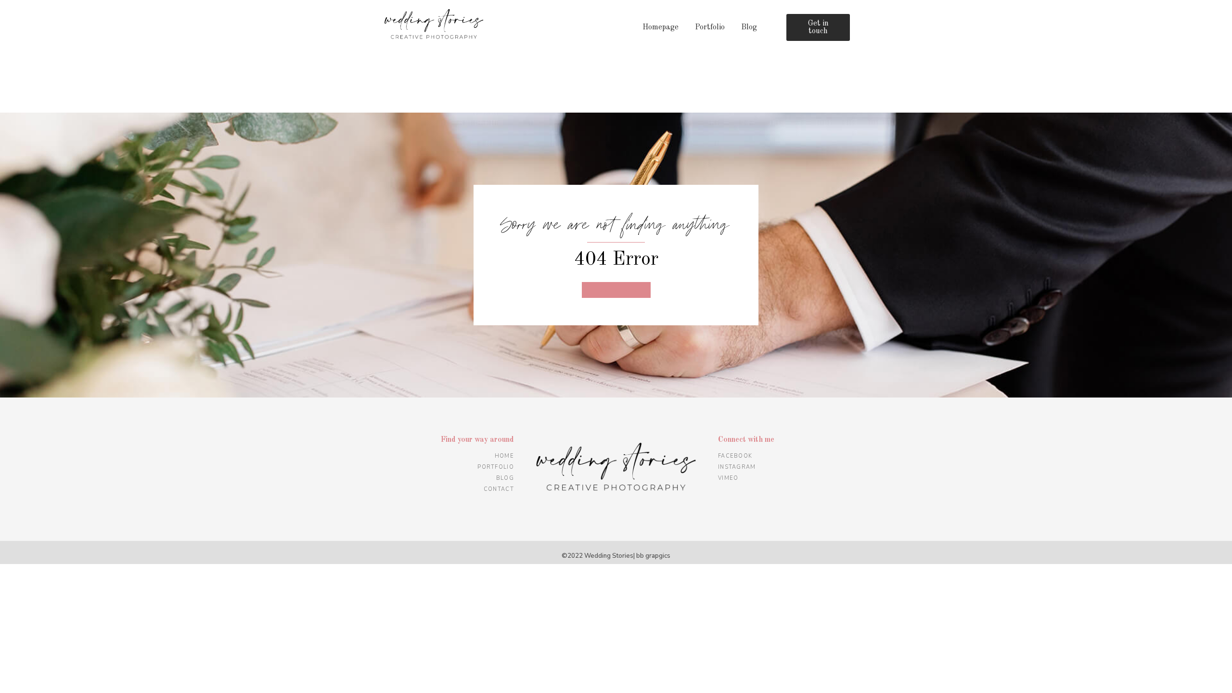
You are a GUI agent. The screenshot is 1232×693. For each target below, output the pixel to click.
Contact (499, 489)
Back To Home (616, 290)
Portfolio (710, 27)
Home (504, 456)
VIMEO (728, 478)
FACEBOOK (735, 456)
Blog (749, 27)
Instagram (737, 467)
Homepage (660, 27)
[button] (818, 27)
